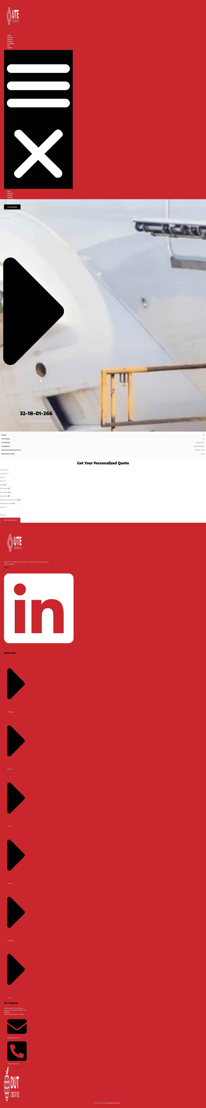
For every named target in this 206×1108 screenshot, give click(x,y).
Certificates (10, 199)
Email (1, 477)
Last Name (3, 473)
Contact (9, 47)
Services (9, 195)
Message (3, 515)
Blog (8, 201)
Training (9, 197)
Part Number (4, 492)
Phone (2, 481)
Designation (3, 496)
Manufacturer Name (6, 503)
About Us (10, 193)
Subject (2, 507)
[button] (38, 119)
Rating (2, 485)
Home (9, 191)
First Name (3, 470)
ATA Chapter (4, 488)
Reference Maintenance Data (9, 500)
